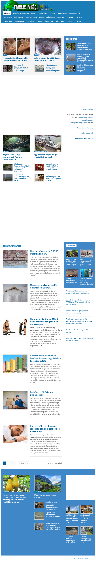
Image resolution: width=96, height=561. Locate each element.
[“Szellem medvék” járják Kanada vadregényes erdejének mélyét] (71, 46)
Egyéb (78, 21)
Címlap (7, 13)
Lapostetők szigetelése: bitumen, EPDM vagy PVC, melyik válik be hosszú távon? (78, 302)
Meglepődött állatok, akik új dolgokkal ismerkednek (15, 59)
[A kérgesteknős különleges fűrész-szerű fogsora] (48, 47)
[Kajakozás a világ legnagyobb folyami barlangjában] (16, 143)
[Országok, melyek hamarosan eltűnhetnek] (72, 530)
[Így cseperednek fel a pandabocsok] (86, 253)
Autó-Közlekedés (47, 13)
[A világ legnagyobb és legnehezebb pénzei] (86, 530)
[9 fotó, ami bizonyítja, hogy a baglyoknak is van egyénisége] (8, 68)
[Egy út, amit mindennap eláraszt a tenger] (39, 516)
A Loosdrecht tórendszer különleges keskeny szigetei (53, 68)
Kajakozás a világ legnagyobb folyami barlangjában (12, 157)
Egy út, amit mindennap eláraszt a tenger (53, 514)
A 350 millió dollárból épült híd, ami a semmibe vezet (22, 177)
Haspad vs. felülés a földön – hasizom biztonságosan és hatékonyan (45, 322)
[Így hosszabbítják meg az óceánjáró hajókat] (48, 143)
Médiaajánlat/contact (81, 558)
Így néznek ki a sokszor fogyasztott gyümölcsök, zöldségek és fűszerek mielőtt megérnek (15, 498)
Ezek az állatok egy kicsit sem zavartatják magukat (85, 68)
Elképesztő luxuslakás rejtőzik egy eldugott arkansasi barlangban (21, 168)
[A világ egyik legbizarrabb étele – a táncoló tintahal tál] (86, 509)
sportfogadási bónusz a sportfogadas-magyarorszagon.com (82, 120)
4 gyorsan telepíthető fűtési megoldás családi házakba (79, 339)
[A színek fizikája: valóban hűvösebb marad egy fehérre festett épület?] (15, 363)
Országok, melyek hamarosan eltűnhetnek (71, 539)
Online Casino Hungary (84, 128)
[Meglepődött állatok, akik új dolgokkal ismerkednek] (16, 47)
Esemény (30, 21)
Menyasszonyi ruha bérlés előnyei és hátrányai (43, 286)
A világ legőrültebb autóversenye (71, 280)
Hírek (41, 17)
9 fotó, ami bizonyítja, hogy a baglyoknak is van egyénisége (21, 68)
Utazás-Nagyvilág (21, 13)
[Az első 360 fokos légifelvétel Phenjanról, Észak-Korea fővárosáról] (39, 526)
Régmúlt (70, 17)
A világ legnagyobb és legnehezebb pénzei (86, 539)
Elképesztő (74, 13)
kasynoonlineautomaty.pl (84, 138)
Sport (79, 17)
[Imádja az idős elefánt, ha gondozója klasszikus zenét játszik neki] (39, 505)
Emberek (8, 17)
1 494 (22, 463)
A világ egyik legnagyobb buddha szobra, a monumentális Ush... (72, 518)
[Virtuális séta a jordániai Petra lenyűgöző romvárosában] (39, 167)
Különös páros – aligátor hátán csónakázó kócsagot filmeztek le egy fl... (85, 58)
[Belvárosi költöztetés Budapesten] (15, 400)
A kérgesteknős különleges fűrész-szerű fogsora (47, 59)
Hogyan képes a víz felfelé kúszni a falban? (44, 252)
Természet (62, 13)
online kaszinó (88, 109)
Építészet (18, 17)
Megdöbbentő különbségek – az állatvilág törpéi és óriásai (53, 177)
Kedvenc (6, 151)
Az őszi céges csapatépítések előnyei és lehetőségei (77, 311)
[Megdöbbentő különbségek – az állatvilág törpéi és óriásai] (39, 178)
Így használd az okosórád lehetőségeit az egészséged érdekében (45, 429)
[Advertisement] (48, 29)
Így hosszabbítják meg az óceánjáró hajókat (46, 156)
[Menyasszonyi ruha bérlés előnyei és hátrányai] (15, 293)
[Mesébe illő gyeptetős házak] (48, 484)
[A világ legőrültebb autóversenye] (72, 273)
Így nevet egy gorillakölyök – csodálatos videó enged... (71, 262)
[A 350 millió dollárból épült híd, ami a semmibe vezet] (8, 178)
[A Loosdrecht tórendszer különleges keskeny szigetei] (39, 68)
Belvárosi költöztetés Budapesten (41, 393)
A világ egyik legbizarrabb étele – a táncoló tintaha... (85, 518)
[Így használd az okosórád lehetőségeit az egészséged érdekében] (15, 434)
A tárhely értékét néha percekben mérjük (78, 331)
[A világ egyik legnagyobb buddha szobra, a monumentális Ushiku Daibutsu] (72, 509)
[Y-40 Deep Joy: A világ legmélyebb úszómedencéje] (86, 273)
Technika (8, 21)
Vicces (39, 21)
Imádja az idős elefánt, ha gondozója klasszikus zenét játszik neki (52, 505)
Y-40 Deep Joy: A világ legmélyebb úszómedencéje (86, 281)
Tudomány (19, 21)
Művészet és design (55, 17)
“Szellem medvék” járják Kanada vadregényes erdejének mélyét (84, 46)
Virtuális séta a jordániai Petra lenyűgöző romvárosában (52, 167)
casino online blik (87, 133)
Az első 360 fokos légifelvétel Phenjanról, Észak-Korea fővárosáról (53, 526)
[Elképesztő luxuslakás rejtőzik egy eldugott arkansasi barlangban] (8, 167)
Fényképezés (31, 17)
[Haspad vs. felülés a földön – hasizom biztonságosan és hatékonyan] (15, 327)
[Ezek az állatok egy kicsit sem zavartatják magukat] (71, 68)
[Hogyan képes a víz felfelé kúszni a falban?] (15, 259)
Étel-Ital (49, 21)
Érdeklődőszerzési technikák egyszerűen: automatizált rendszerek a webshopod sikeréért (79, 321)
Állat (33, 13)
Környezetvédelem (64, 21)
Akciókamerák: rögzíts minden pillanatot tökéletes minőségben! (77, 292)
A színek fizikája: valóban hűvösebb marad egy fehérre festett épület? (45, 358)
